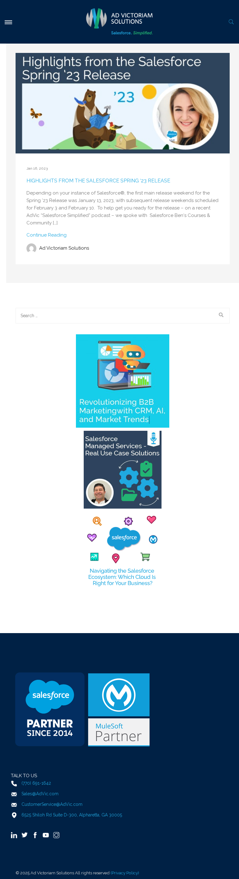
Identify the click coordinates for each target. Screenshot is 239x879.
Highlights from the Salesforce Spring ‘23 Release (98, 181)
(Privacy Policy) (124, 872)
